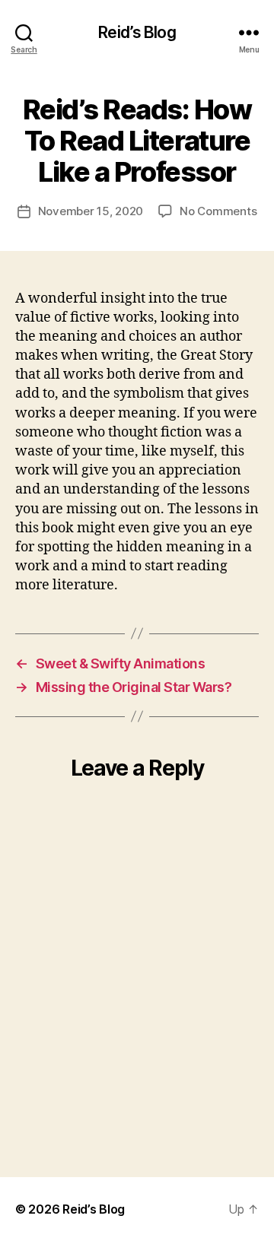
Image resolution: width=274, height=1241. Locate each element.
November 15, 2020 (91, 211)
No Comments (218, 211)
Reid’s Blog (136, 32)
